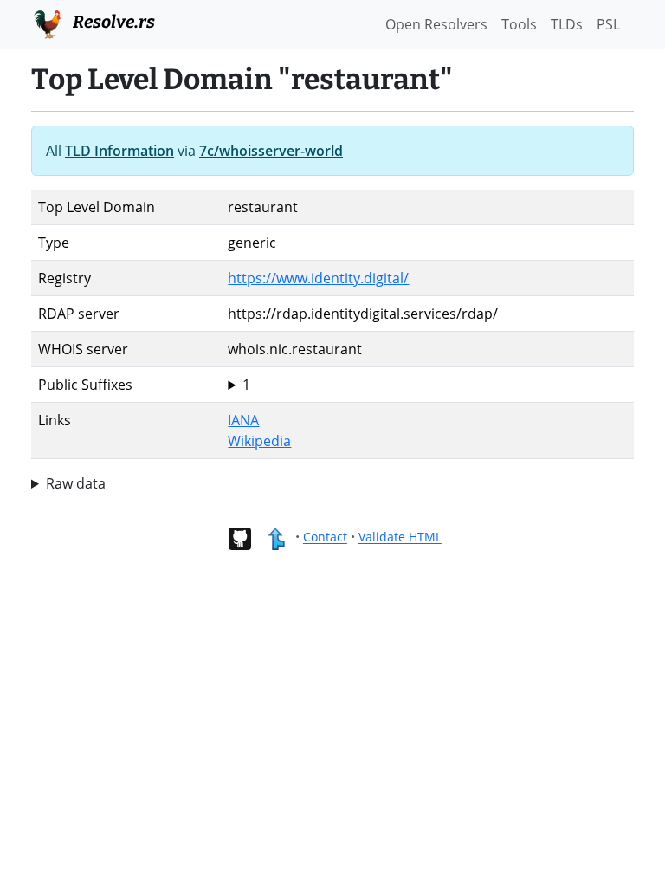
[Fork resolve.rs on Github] (239, 537)
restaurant (263, 385)
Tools (519, 24)
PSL (608, 24)
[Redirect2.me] (276, 537)
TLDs (567, 24)
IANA (243, 420)
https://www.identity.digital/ (318, 278)
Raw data (76, 483)
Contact (325, 537)
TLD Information (119, 150)
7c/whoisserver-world (271, 150)
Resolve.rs (112, 21)
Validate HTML (400, 537)
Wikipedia (259, 440)
